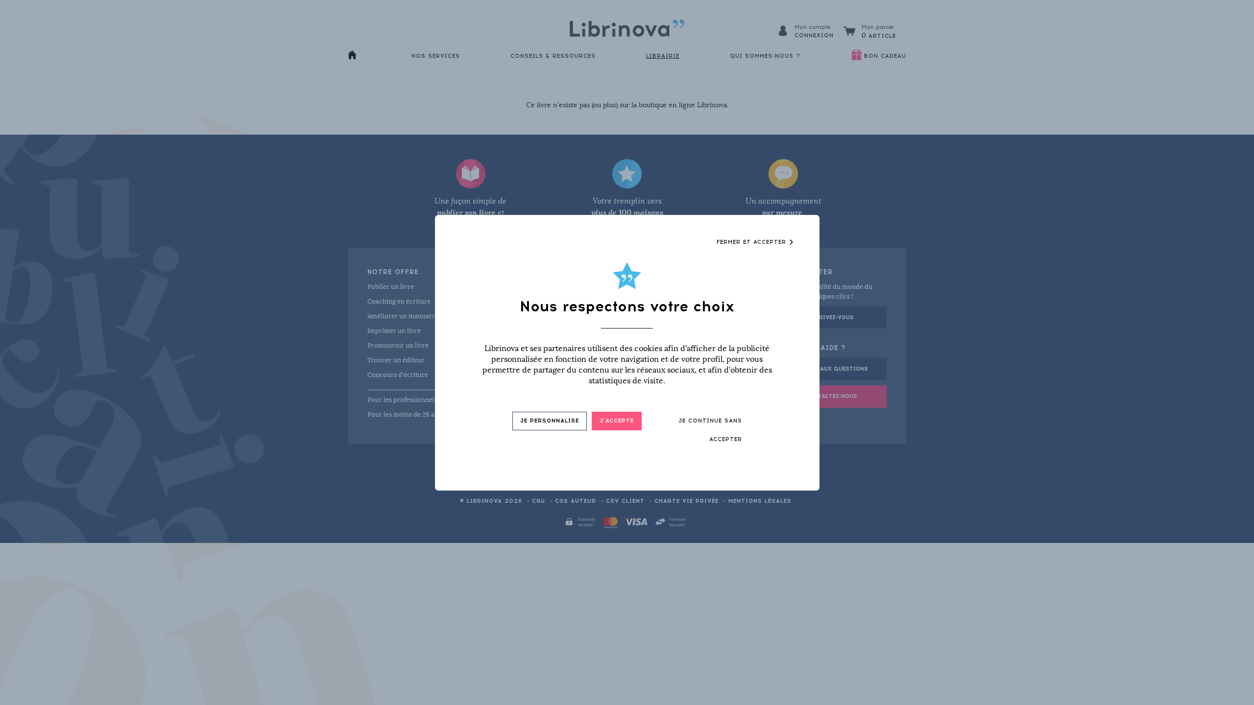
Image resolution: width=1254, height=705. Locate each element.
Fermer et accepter (753, 242)
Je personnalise (549, 421)
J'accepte (617, 421)
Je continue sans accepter (710, 430)
